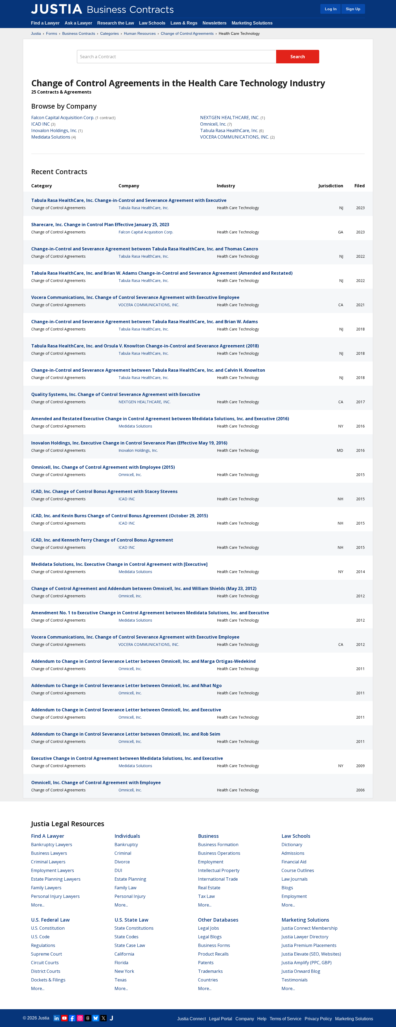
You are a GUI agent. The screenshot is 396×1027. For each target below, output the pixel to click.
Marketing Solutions (252, 23)
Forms (51, 33)
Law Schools (152, 23)
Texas (120, 980)
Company (244, 1018)
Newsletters (215, 23)
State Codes (126, 937)
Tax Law (206, 896)
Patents (206, 963)
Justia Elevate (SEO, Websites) (311, 954)
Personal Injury (129, 896)
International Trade (218, 879)
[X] (103, 1018)
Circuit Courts (45, 963)
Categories (109, 33)
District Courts (45, 971)
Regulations (43, 945)
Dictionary (292, 844)
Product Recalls (213, 954)
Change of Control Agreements (187, 33)
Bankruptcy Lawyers (51, 844)
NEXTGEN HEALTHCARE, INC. (229, 117)
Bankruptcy (126, 844)
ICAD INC (40, 124)
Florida (121, 963)
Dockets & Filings (48, 980)
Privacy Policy (318, 1018)
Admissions (293, 853)
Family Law (125, 888)
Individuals (127, 836)
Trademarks (210, 971)
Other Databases (218, 919)
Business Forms (214, 945)
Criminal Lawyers (48, 862)
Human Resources (140, 33)
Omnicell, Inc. (213, 124)
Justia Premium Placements (309, 945)
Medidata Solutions (50, 137)
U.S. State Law (131, 919)
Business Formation (218, 844)
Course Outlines (298, 870)
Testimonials (295, 980)
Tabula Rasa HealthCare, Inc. (229, 130)
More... (37, 905)
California (124, 954)
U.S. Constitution (48, 928)
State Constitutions (134, 928)
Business (208, 836)
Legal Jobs (208, 928)
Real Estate (209, 888)
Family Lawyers (46, 888)
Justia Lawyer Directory (305, 937)
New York (124, 971)
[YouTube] (64, 1018)
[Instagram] (80, 1018)
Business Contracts (78, 33)
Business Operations (219, 853)
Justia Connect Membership (310, 928)
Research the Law (115, 23)
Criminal (122, 853)
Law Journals (295, 879)
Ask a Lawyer (79, 23)
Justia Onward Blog (301, 971)
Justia (36, 33)
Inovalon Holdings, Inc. (54, 130)
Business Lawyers (49, 853)
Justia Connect (191, 1018)
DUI (118, 870)
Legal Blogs (210, 937)
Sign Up (353, 9)
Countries (208, 980)
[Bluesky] (95, 1018)
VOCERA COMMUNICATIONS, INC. (234, 137)
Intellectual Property (218, 870)
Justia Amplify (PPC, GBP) (307, 963)
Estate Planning (130, 879)
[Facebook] (72, 1018)
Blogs (287, 888)
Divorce (122, 862)
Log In (331, 9)
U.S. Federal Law (50, 919)
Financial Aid (294, 862)
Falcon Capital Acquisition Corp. (62, 117)
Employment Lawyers (52, 870)
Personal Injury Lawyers (55, 896)
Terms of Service (285, 1018)
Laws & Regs (184, 23)
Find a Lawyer (45, 23)
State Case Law (129, 945)
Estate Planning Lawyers (56, 879)
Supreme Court (46, 954)
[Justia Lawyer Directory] (111, 1018)
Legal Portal (220, 1018)
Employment (210, 862)
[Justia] (56, 9)
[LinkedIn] (56, 1018)
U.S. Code (40, 937)
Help (261, 1018)
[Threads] (88, 1018)
